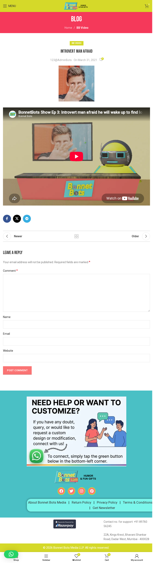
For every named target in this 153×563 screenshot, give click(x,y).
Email (6, 333)
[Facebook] (61, 491)
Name (7, 317)
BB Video (82, 27)
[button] (11, 554)
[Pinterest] (92, 491)
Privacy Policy (107, 502)
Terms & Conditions (138, 502)
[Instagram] (81, 491)
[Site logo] (76, 5)
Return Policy (81, 502)
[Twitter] (71, 491)
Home (68, 27)
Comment (10, 271)
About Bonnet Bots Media (47, 502)
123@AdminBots (61, 60)
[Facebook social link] (7, 219)
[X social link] (17, 219)
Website (8, 350)
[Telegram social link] (27, 219)
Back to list (76, 236)
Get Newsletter (104, 508)
